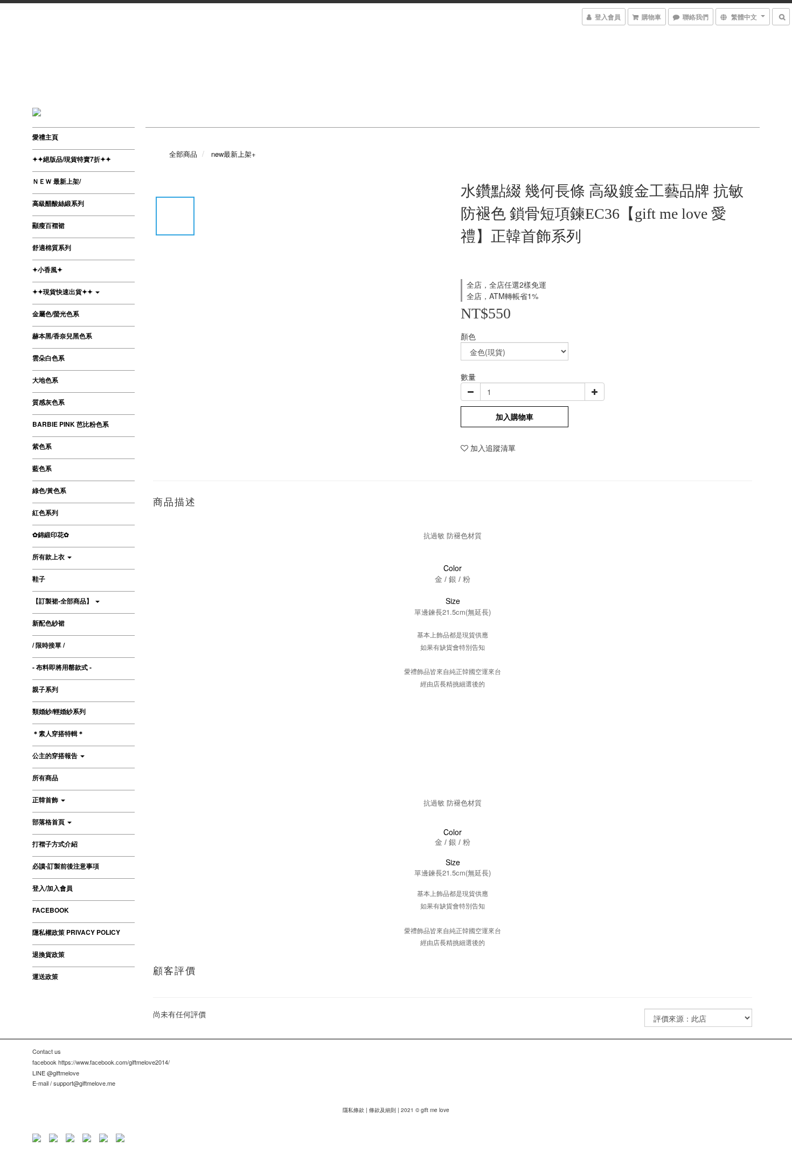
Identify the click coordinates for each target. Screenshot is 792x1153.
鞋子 (38, 579)
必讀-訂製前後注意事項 (65, 866)
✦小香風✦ (47, 269)
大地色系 (45, 380)
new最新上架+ (233, 154)
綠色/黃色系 (49, 490)
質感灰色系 (48, 402)
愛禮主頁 (45, 137)
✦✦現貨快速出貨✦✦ (63, 291)
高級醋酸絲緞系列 (58, 203)
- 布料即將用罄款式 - (62, 667)
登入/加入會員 (52, 888)
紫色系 (42, 446)
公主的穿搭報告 (55, 755)
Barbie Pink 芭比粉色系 (70, 424)
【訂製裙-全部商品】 (63, 601)
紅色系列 (45, 512)
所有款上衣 (49, 556)
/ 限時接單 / (48, 645)
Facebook (50, 910)
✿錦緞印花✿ (50, 534)
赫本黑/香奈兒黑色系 (62, 336)
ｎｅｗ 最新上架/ (56, 181)
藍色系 (42, 468)
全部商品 (183, 154)
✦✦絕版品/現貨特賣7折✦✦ (71, 159)
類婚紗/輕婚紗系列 (59, 711)
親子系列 (45, 689)
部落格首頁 (49, 821)
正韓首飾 (46, 799)
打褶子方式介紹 (55, 844)
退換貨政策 (48, 954)
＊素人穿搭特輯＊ (58, 733)
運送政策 (45, 976)
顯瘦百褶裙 (48, 225)
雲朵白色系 (48, 358)
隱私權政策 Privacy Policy (76, 932)
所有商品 (45, 777)
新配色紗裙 (48, 623)
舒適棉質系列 (51, 247)
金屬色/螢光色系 (55, 313)
